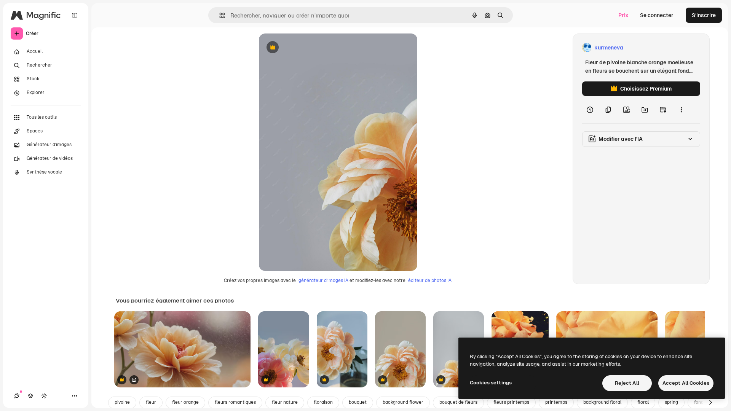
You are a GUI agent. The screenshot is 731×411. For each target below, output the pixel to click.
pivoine (122, 402)
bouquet (358, 402)
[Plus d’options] (681, 109)
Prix (623, 15)
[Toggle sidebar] (75, 15)
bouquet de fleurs (458, 402)
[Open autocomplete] (219, 15)
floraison (323, 402)
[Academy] (30, 396)
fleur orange (185, 402)
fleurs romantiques (235, 402)
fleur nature (285, 402)
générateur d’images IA (323, 280)
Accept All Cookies (685, 383)
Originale (309, 47)
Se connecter (657, 15)
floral (643, 402)
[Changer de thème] (44, 396)
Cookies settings (491, 382)
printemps (556, 402)
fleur (151, 402)
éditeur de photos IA (430, 280)
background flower (403, 402)
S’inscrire (704, 15)
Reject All (627, 383)
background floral (602, 402)
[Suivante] (710, 403)
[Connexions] (17, 396)
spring (671, 402)
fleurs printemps (511, 402)
